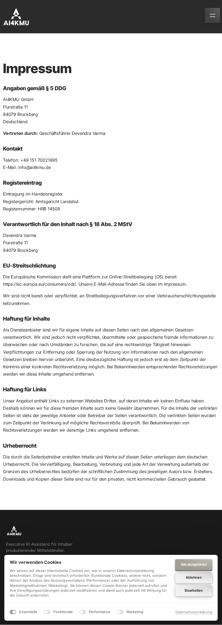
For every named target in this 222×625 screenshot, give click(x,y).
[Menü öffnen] (212, 15)
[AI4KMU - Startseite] (16, 16)
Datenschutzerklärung (193, 612)
